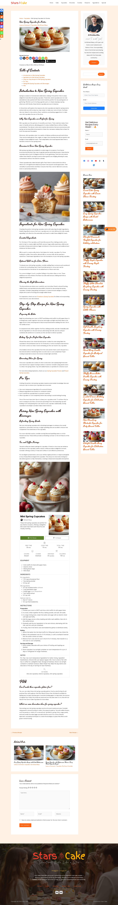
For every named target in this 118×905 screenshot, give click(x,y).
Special (104, 3)
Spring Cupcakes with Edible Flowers (92, 308)
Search (101, 74)
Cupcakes (64, 3)
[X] (24, 58)
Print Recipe (51, 61)
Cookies (79, 3)
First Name (86, 92)
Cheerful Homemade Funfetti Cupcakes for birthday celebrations (92, 240)
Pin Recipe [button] (58, 538)
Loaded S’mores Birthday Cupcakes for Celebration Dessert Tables (93, 400)
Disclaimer (56, 886)
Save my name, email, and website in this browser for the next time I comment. (44, 820)
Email (84, 100)
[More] (46, 58)
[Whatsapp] (43, 58)
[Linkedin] (30, 58)
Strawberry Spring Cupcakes (45, 296)
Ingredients (96, 3)
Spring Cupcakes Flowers (54, 371)
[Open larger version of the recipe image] (59, 525)
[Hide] (0, 39)
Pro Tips (25, 81)
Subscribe (94, 108)
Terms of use (77, 886)
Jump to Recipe (40, 61)
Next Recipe (74, 732)
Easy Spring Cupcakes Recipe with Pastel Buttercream (28, 762)
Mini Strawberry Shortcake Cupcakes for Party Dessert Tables (92, 423)
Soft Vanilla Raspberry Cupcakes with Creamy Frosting (93, 330)
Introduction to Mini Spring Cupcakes (34, 75)
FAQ (24, 85)
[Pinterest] (33, 58)
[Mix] (39, 58)
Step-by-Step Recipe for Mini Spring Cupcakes (37, 79)
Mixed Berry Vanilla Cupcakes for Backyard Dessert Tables (92, 353)
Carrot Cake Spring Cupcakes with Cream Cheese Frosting (92, 193)
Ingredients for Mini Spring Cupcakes (34, 77)
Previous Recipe (16, 732)
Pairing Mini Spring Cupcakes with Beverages (36, 83)
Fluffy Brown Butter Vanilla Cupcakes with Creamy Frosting (92, 376)
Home (51, 3)
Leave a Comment (24, 25)
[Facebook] (21, 58)
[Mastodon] (36, 58)
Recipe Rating (23, 788)
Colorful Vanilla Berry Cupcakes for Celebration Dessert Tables (93, 446)
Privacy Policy (66, 886)
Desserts (87, 3)
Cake (57, 3)
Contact (94, 62)
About (47, 886)
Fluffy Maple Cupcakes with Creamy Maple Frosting (93, 263)
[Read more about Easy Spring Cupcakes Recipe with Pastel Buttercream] (29, 753)
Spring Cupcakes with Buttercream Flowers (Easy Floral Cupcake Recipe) (59, 763)
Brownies (72, 3)
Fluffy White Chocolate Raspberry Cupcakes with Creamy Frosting (93, 286)
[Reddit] (27, 58)
